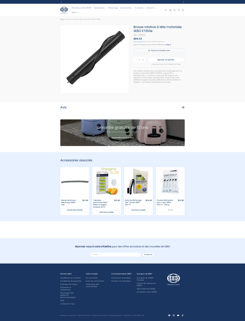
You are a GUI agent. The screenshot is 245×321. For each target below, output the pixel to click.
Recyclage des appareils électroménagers (68, 295)
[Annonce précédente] (61, 2)
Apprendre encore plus (122, 138)
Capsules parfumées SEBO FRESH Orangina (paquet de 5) (100, 203)
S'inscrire (148, 254)
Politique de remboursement (99, 315)
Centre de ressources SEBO (146, 284)
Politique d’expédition (115, 315)
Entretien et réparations (65, 288)
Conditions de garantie (70, 281)
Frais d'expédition (139, 41)
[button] (100, 8)
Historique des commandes (92, 285)
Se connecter (92, 278)
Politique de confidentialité (68, 315)
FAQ (62, 300)
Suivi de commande (95, 281)
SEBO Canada (140, 315)
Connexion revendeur (121, 278)
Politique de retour (69, 284)
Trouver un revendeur (121, 281)
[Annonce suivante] (183, 2)
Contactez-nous (67, 304)
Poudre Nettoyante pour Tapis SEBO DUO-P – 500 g (165, 202)
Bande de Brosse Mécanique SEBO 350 (68, 202)
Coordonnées (127, 315)
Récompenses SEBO (146, 289)
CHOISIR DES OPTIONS (74, 210)
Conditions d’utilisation (84, 315)
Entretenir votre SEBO (147, 292)
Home (62, 19)
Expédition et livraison (70, 278)
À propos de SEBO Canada (145, 279)
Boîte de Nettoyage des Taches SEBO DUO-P (133, 202)
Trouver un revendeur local (160, 50)
